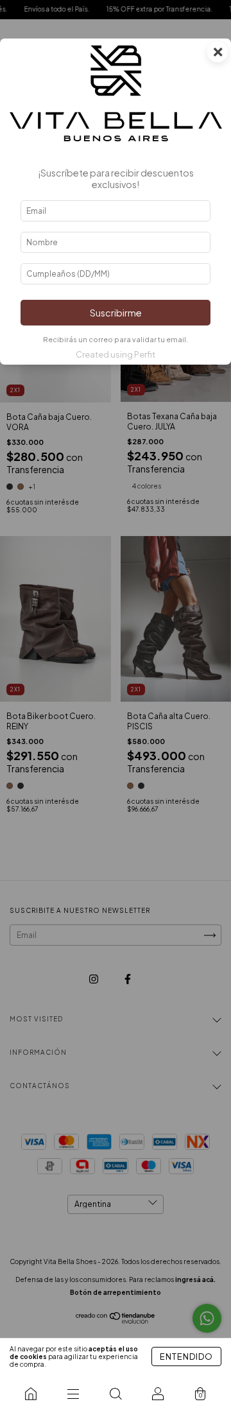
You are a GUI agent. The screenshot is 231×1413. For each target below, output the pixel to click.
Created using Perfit (115, 354)
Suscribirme (116, 312)
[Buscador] (115, 1393)
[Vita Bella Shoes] (31, 1393)
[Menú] (73, 1393)
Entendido (186, 1356)
